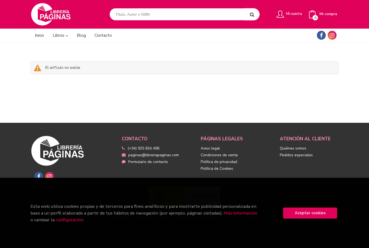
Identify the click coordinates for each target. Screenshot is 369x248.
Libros (59, 35)
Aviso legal (210, 148)
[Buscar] (252, 14)
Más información (240, 213)
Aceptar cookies (310, 213)
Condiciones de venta (219, 155)
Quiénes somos (293, 148)
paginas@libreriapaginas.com (153, 155)
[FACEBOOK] (321, 35)
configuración (69, 220)
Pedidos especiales (296, 155)
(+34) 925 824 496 (143, 148)
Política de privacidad (219, 161)
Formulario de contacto (148, 161)
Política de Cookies (217, 168)
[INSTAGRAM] (332, 35)
